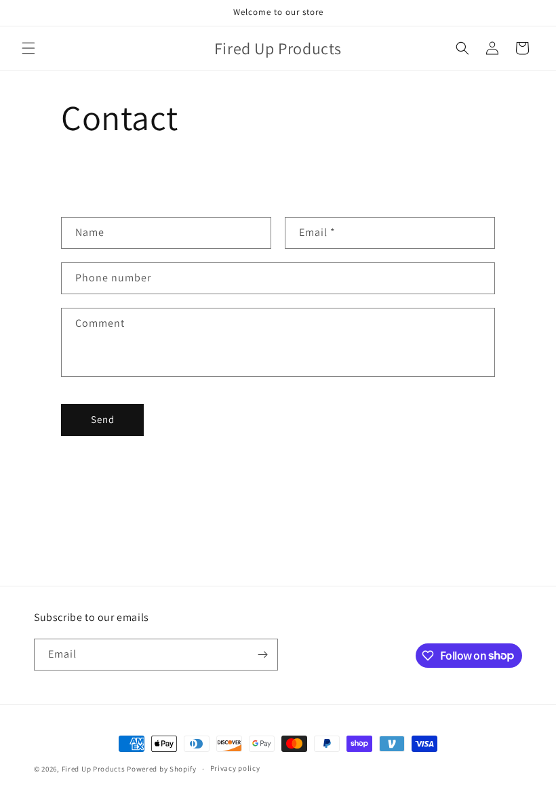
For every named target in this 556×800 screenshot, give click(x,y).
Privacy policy (235, 768)
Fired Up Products (93, 769)
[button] (28, 48)
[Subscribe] (262, 655)
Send (103, 419)
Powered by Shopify (162, 769)
